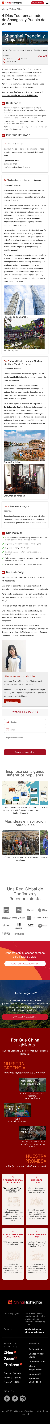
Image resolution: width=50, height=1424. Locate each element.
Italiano (17, 1377)
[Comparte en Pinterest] (15, 1401)
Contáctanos (35, 1374)
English (7, 1373)
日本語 (17, 1382)
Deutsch (17, 1373)
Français (8, 1377)
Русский (8, 1382)
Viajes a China (15, 9)
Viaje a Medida (37, 3)
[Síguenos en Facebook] (7, 1401)
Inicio (4, 9)
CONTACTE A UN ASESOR (25, 1017)
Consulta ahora (12, 701)
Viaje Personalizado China (25, 964)
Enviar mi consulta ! (25, 752)
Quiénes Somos (36, 1349)
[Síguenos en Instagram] (23, 1401)
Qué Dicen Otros (37, 1361)
